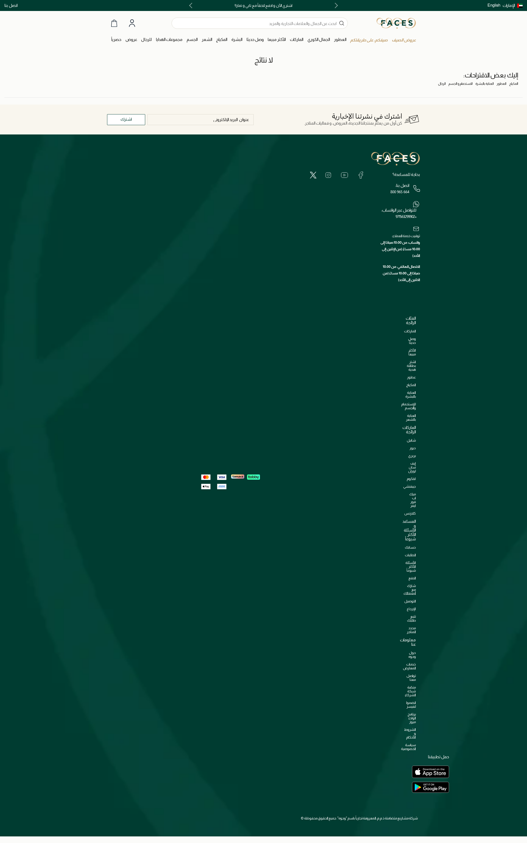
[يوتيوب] (344, 175)
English (493, 5)
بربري (412, 456)
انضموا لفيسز (411, 705)
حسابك (410, 547)
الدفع (412, 578)
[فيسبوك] (360, 175)
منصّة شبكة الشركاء (410, 691)
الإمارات (509, 5)
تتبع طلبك (411, 618)
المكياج (513, 84)
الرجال (442, 84)
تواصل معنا (411, 678)
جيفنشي (409, 486)
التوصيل (410, 601)
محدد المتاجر (411, 630)
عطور (411, 377)
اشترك (126, 119)
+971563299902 (406, 216)
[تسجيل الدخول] (132, 23)
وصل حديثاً (412, 341)
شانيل (411, 440)
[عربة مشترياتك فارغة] (114, 23)
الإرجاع (411, 609)
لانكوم (411, 479)
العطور (501, 84)
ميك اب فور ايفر (412, 500)
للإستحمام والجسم (408, 406)
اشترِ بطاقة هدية (411, 366)
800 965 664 (399, 192)
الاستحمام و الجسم (460, 84)
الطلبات (410, 555)
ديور (413, 448)
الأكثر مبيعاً (412, 352)
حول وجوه (412, 655)
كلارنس (410, 513)
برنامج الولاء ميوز (412, 718)
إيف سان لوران (412, 467)
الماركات (410, 331)
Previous (335, 5)
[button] (513, 5)
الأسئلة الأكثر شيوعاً (410, 566)
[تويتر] (313, 175)
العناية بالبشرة (484, 84)
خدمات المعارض (409, 666)
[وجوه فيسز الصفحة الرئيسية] (396, 23)
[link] (296, 39)
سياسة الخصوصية (408, 747)
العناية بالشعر (411, 418)
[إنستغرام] (328, 175)
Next (192, 5)
